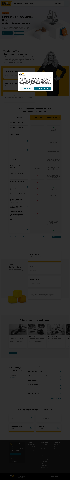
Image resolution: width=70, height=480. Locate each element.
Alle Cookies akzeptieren (43, 88)
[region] (35, 81)
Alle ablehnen (47, 73)
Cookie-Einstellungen (27, 88)
